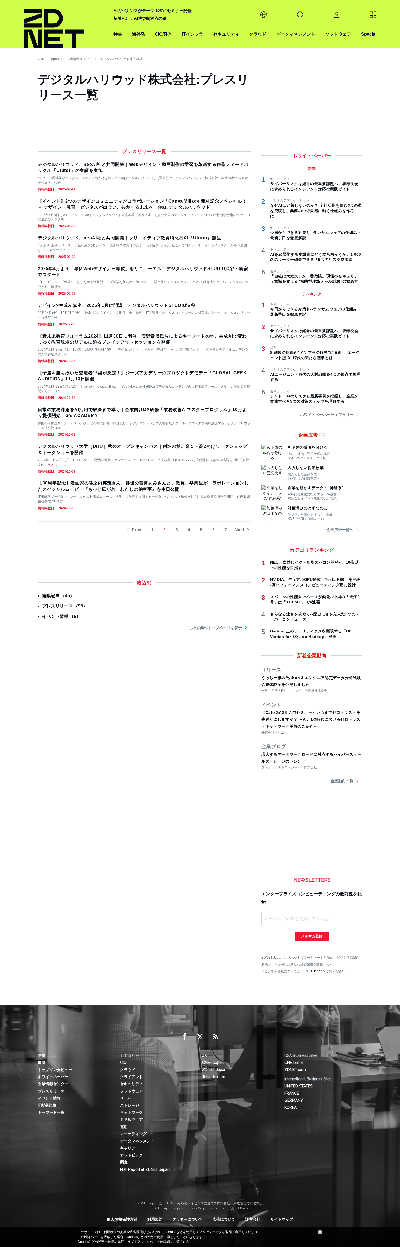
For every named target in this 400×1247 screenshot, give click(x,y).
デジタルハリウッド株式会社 (121, 59)
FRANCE (291, 1093)
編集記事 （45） (58, 595)
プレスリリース (51, 1091)
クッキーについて (187, 1219)
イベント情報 (49, 1098)
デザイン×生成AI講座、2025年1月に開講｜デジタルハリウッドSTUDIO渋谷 (116, 305)
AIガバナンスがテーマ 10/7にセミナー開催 (152, 10)
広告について (224, 1219)
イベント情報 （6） (61, 616)
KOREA (290, 1107)
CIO (123, 1062)
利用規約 (154, 1219)
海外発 (138, 34)
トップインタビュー (55, 1069)
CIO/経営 (163, 34)
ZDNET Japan (48, 59)
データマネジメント (295, 34)
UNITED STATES (298, 1086)
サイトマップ (281, 1219)
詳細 (166, 1242)
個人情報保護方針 (122, 1219)
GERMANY (293, 1100)
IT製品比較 (47, 1105)
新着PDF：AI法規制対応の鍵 (140, 18)
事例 (41, 1062)
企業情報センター (79, 59)
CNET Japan (312, 971)
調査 (124, 1162)
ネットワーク (131, 1112)
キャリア (127, 1148)
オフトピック (131, 1155)
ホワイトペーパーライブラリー (326, 414)
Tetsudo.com (213, 1077)
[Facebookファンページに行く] (184, 1036)
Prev (136, 529)
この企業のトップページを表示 (215, 628)
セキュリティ (226, 34)
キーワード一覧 (51, 1112)
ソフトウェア (338, 34)
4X (204, 1055)
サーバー (127, 1098)
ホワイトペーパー (53, 1077)
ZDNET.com (295, 1069)
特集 (117, 34)
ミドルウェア (131, 1119)
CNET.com (293, 1062)
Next (239, 529)
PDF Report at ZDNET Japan (145, 1169)
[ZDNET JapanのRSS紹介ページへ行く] (215, 1036)
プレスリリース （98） (64, 606)
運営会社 (252, 1219)
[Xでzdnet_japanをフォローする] (200, 1036)
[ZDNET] (65, 24)
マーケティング (133, 1134)
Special (368, 34)
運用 (124, 1127)
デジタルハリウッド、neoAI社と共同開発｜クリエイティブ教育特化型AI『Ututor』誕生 (129, 238)
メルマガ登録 (311, 936)
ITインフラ (192, 34)
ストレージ (129, 1105)
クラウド (257, 34)
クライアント (131, 1077)
